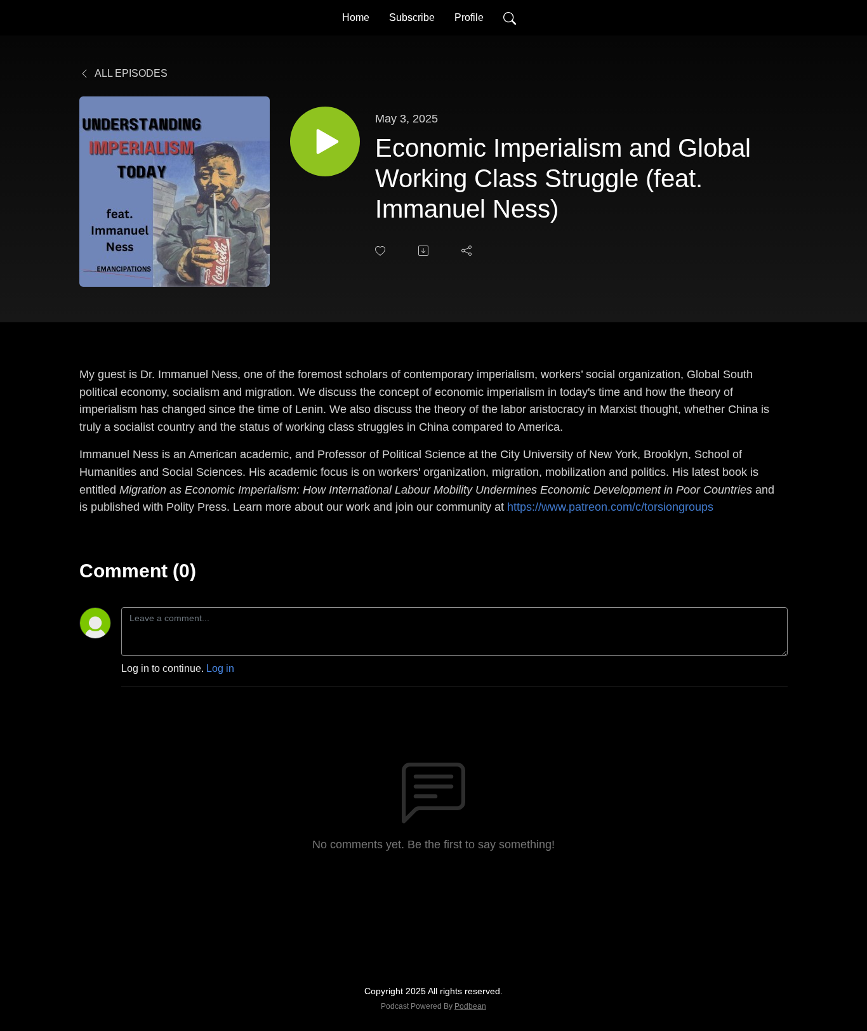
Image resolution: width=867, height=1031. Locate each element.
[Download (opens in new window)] (424, 250)
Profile (469, 17)
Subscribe (412, 17)
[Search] (509, 17)
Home (355, 17)
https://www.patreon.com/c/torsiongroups (610, 506)
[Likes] (381, 251)
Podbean (470, 1006)
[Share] (467, 250)
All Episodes (130, 73)
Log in (220, 668)
